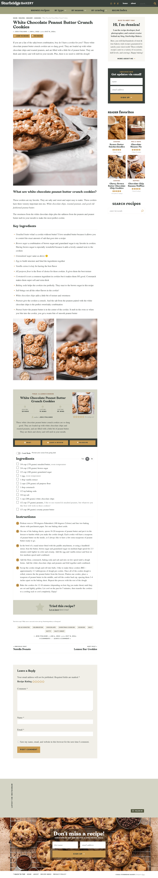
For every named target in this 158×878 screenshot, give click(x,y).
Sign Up (125, 98)
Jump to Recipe (22, 36)
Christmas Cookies (67, 627)
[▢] (17, 464)
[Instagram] (111, 3)
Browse (40, 10)
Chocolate (51, 627)
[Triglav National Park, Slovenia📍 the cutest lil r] (26, 790)
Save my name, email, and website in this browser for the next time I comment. (54, 741)
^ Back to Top (19, 874)
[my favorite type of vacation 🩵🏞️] (79, 790)
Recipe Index (46, 874)
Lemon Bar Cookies (85, 648)
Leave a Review (56, 442)
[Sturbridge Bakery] (17, 3)
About (133, 3)
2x (92, 459)
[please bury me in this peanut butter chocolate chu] (26, 806)
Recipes (22, 18)
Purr (143, 874)
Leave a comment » (62, 638)
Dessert (29, 18)
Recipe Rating (24, 681)
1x (87, 459)
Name (20, 717)
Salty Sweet (59, 631)
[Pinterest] (114, 3)
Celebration (38, 627)
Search (126, 204)
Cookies (37, 18)
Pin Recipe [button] (38, 36)
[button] (74, 416)
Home (125, 3)
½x (83, 459)
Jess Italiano (21, 31)
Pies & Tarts (136, 141)
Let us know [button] (54, 609)
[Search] (142, 211)
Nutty (48, 631)
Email (20, 729)
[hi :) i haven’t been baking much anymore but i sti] (106, 790)
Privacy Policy (59, 874)
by (59, 10)
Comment (22, 688)
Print (28, 442)
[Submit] (155, 3)
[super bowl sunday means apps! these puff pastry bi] (133, 790)
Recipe (119, 10)
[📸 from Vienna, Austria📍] (53, 790)
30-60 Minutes (24, 627)
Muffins (136, 180)
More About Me (126, 59)
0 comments (45, 638)
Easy (90, 627)
